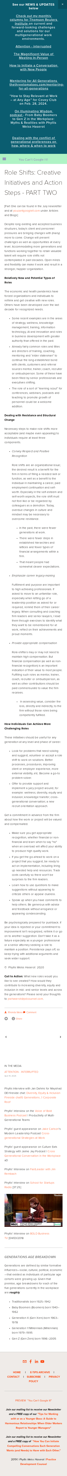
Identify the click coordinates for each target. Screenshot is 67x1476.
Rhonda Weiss (15, 1012)
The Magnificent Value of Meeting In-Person (34, 56)
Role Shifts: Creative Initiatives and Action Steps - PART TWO (33, 182)
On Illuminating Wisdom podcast (31, 113)
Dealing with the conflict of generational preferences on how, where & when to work (34, 142)
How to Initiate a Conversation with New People (33, 67)
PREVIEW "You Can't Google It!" (33, 1400)
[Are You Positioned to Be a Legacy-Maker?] (18, 1037)
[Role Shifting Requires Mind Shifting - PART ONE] (48, 1037)
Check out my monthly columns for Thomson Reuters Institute (34, 20)
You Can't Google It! (33, 159)
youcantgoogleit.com (26, 211)
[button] (62, 4)
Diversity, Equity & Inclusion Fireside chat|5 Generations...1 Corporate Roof (32, 1097)
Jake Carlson (50, 1129)
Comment (31, 1012)
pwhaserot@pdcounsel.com (25, 999)
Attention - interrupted (33, 46)
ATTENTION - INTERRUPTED (21, 1072)
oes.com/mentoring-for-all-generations (41, 86)
